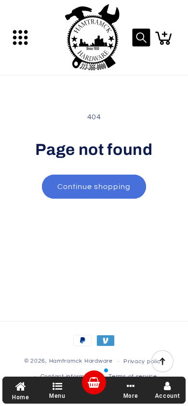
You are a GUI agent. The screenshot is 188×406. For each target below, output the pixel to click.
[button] (20, 37)
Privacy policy (143, 361)
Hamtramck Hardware (81, 361)
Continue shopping (94, 186)
